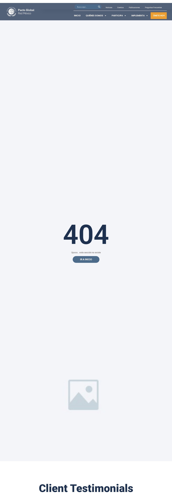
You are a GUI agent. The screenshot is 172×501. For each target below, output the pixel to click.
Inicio (77, 15)
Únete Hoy (159, 15)
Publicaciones (134, 7)
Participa (117, 15)
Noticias (109, 7)
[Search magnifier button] (99, 6)
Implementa (138, 15)
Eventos (120, 7)
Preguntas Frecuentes (153, 7)
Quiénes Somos (94, 15)
